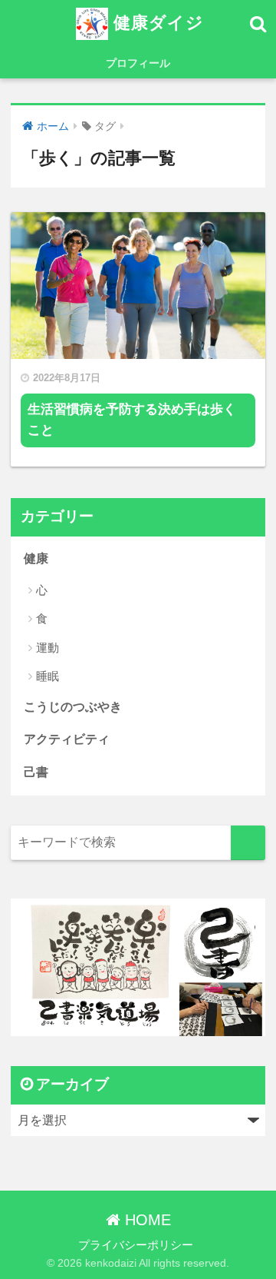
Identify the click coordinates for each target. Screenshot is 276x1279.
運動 (47, 647)
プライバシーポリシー (135, 1245)
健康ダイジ (156, 22)
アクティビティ (67, 739)
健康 (36, 558)
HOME (145, 1219)
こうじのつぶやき (73, 706)
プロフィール (138, 63)
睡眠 (47, 676)
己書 (36, 772)
